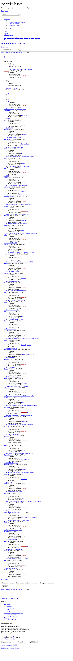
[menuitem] (17, 22)
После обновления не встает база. (16, 290)
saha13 (6, 148)
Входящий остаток (11, 348)
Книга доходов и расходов (13, 43)
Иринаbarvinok (8, 455)
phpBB (14, 642)
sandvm (6, 474)
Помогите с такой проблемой (15, 147)
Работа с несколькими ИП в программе (18, 195)
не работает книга (11, 539)
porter (6, 158)
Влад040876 (8, 464)
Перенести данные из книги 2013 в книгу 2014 (20, 396)
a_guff (6, 503)
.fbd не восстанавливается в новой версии (18, 520)
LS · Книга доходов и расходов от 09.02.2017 (19, 69)
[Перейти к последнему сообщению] (27, 75)
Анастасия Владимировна (12, 512)
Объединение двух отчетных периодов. (18, 166)
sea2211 (6, 550)
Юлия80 (6, 359)
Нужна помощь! (10, 367)
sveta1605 (7, 330)
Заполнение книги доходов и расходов (17, 558)
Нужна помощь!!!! (11, 357)
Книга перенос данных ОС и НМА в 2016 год (20, 252)
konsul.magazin (8, 196)
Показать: (5, 583)
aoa (5, 120)
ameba (6, 273)
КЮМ (6, 263)
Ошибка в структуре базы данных (16, 109)
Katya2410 (7, 139)
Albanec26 (7, 187)
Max (5, 282)
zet (5, 168)
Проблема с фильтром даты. (14, 491)
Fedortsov (7, 378)
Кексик (6, 541)
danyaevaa (7, 110)
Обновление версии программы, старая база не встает (22, 338)
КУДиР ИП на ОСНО (12, 434)
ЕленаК (6, 215)
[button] (4, 58)
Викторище (7, 416)
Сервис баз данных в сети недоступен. (17, 214)
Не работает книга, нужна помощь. (16, 185)
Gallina (6, 397)
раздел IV (8, 118)
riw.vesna (7, 407)
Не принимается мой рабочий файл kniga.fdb (19, 424)
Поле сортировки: (22, 583)
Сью (5, 493)
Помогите (9, 482)
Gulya (6, 369)
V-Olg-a (6, 522)
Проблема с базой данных (13, 377)
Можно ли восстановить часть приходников (19, 204)
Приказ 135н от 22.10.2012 (14, 549)
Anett (5, 302)
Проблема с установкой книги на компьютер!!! (20, 453)
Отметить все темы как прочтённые (12, 52)
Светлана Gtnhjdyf (9, 254)
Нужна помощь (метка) (13, 281)
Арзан (6, 225)
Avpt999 (6, 206)
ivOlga (6, 445)
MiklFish (6, 426)
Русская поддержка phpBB (9, 645)
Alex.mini (7, 388)
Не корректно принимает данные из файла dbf (20, 472)
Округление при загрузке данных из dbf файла (20, 156)
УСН (7, 176)
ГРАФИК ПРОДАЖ (12, 463)
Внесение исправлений (13, 271)
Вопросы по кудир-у (12, 568)
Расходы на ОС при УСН (13, 444)
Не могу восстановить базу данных (16, 223)
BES (5, 560)
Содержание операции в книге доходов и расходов (21, 233)
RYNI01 (23, 192)
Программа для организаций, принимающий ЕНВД (21, 405)
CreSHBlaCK (8, 483)
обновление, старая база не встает (16, 300)
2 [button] (4, 57)
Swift (22, 230)
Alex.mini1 (7, 244)
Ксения (6, 129)
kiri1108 (6, 570)
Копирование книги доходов (14, 137)
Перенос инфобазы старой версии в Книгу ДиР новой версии (24, 501)
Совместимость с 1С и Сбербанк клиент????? (19, 262)
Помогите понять (11, 329)
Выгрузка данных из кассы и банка (16, 511)
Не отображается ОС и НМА (14, 319)
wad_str (6, 531)
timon (5, 340)
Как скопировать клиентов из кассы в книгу (19, 415)
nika (5, 235)
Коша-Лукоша (25, 345)
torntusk (23, 469)
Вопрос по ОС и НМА (12, 310)
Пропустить (4, 11)
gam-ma (6, 436)
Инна (6, 321)
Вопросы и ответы (11, 88)
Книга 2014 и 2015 (11, 243)
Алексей (6, 71)
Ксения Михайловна (10, 349)
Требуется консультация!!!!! (14, 530)
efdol (5, 311)
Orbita (6, 292)
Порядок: (43, 583)
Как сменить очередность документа (17, 386)
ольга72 (6, 177)
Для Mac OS (9, 128)
